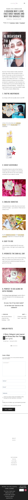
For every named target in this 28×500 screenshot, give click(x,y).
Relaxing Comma (10, 235)
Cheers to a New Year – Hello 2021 (21, 316)
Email (4, 387)
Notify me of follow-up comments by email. (14, 402)
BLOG (14, 440)
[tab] (12, 345)
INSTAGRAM (14, 457)
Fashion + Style (9, 8)
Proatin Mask (14, 125)
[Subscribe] (25, 490)
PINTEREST (14, 463)
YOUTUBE (14, 461)
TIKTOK (14, 459)
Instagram (12, 22)
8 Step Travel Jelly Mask (10, 295)
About (14, 438)
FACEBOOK (14, 464)
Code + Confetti (9, 488)
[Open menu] (24, 3)
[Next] (24, 338)
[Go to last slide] (4, 338)
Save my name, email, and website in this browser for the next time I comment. (14, 397)
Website (5, 393)
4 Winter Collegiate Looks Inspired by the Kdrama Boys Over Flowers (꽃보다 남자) (13, 336)
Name (5, 381)
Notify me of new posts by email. (12, 405)
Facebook (22, 22)
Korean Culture (18, 8)
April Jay (10, 19)
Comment (6, 362)
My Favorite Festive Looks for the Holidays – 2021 (7, 317)
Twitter (17, 22)
